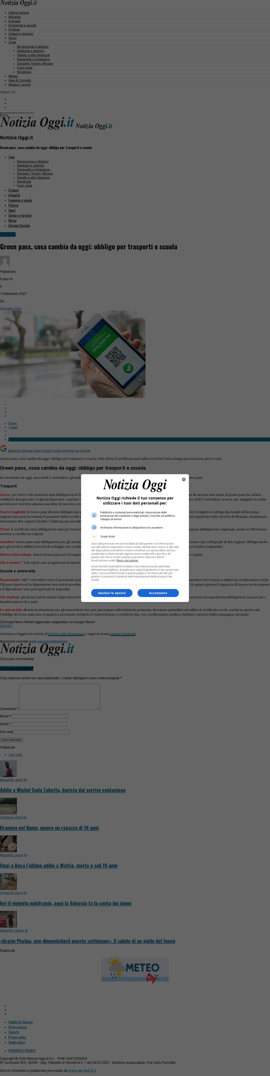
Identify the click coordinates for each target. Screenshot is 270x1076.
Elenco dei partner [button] (127, 560)
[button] (135, 536)
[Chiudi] (184, 479)
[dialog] (135, 538)
